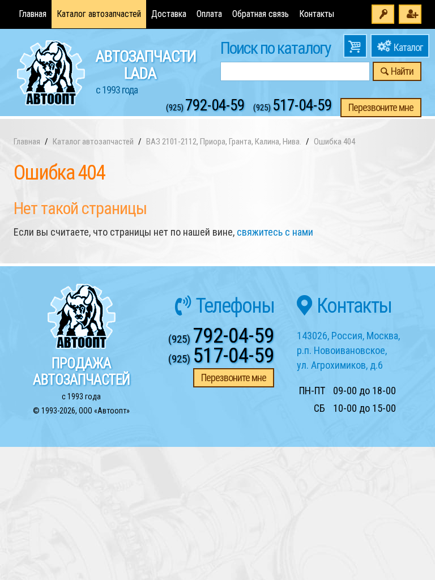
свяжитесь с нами (275, 232)
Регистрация (410, 14)
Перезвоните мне (380, 107)
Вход (383, 14)
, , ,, (348, 350)
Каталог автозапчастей (99, 13)
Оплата (209, 13)
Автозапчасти (146, 71)
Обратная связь (260, 13)
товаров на (355, 46)
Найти (402, 71)
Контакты (316, 13)
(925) (205, 108)
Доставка (168, 13)
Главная (32, 13)
